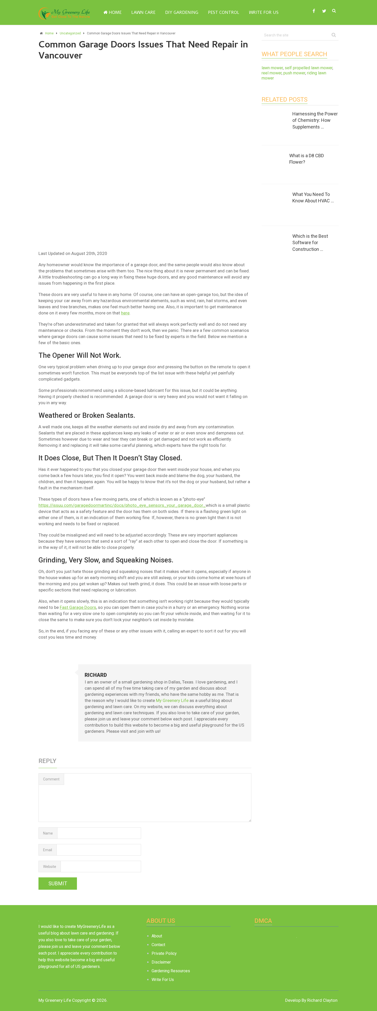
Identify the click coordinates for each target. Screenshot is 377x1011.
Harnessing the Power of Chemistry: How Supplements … (315, 120)
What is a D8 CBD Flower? (306, 159)
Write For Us (264, 12)
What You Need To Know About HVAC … (313, 197)
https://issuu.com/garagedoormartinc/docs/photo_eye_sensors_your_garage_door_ (122, 505)
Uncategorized (70, 33)
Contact (158, 944)
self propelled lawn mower (308, 67)
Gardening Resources (171, 970)
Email (47, 850)
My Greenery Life (172, 700)
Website (49, 867)
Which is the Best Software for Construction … (310, 242)
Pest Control (223, 12)
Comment (51, 779)
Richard (96, 675)
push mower (294, 73)
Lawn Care (143, 12)
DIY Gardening (181, 12)
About (157, 936)
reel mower (272, 73)
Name (48, 833)
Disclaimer (161, 962)
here (125, 312)
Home (114, 12)
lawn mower (272, 67)
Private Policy (164, 953)
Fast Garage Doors (78, 607)
